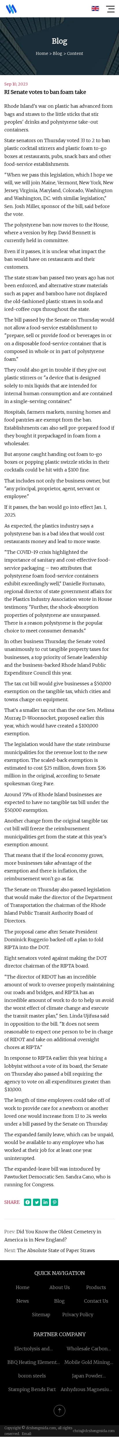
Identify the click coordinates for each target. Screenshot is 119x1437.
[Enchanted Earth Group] (11, 8)
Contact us (96, 1301)
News (22, 1301)
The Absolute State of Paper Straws (56, 1250)
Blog (57, 53)
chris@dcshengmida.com (94, 1431)
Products (96, 1287)
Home (42, 53)
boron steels (32, 1376)
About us (59, 1287)
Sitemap (41, 1314)
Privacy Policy (77, 1314)
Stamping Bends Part (32, 1389)
